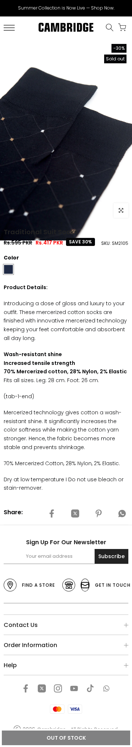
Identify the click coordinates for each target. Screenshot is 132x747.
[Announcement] (66, 8)
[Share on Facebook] (51, 513)
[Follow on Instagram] (58, 688)
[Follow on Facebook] (25, 688)
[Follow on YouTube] (74, 688)
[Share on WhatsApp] (122, 513)
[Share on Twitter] (75, 513)
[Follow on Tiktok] (90, 688)
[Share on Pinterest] (98, 513)
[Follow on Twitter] (42, 688)
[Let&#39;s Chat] (106, 688)
